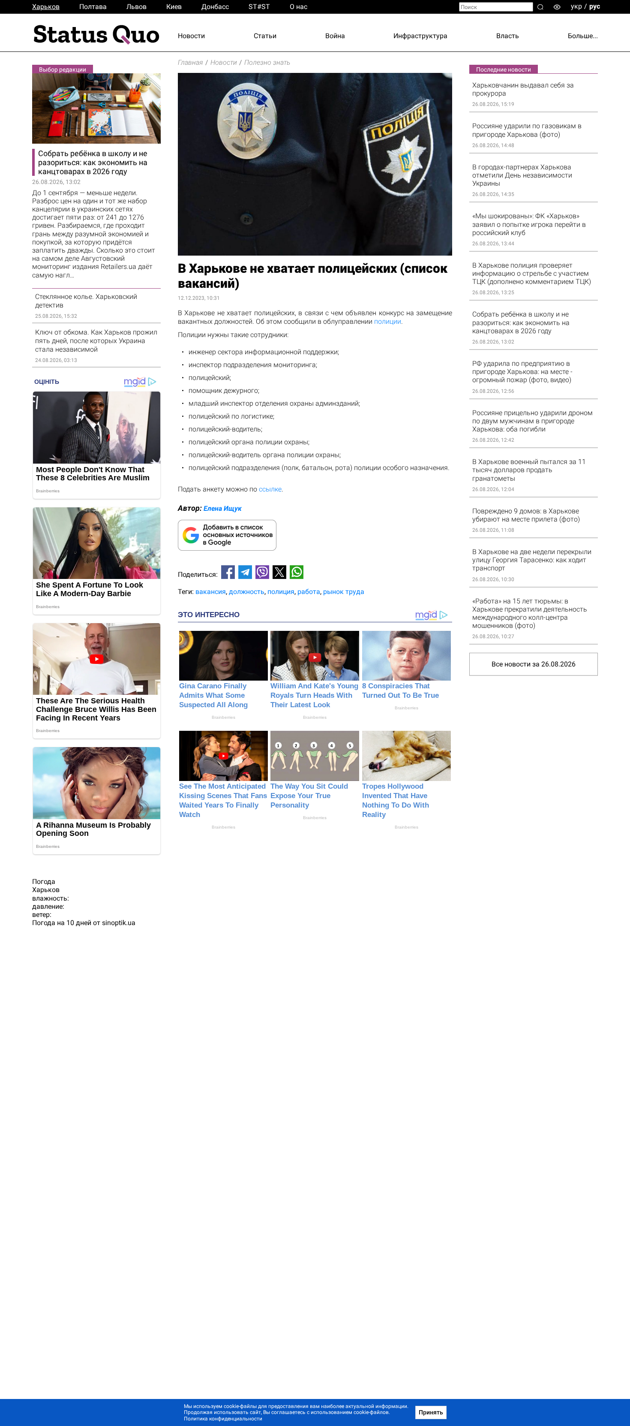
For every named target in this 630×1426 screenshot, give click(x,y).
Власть (507, 36)
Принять (431, 1412)
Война (335, 36)
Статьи (265, 36)
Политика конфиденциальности (223, 1419)
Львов (136, 7)
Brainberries (223, 717)
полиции (387, 321)
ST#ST (259, 7)
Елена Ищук (223, 508)
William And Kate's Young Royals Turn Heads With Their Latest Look (314, 695)
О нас (298, 7)
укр (576, 6)
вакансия (210, 592)
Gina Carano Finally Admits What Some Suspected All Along (213, 695)
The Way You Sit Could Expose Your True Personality (309, 795)
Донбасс (215, 7)
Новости (191, 36)
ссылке (270, 489)
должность (246, 592)
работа (308, 592)
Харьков (46, 7)
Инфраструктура (420, 36)
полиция (280, 592)
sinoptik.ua (118, 923)
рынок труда (343, 592)
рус (594, 6)
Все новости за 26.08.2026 (534, 664)
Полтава (93, 7)
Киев (174, 7)
